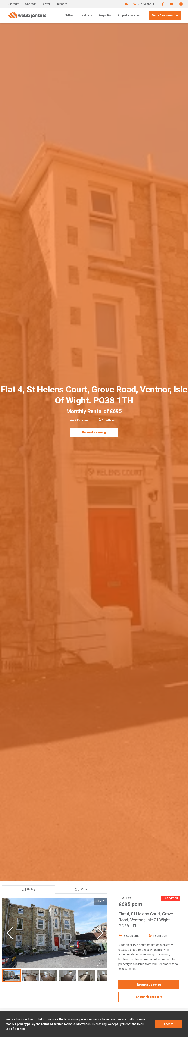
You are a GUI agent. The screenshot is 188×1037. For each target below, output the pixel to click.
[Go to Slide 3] (49, 975)
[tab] (28, 889)
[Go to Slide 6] (105, 975)
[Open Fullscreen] (101, 962)
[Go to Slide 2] (30, 975)
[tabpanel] (54, 940)
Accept (168, 1024)
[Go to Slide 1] (11, 975)
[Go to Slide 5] (86, 975)
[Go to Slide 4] (67, 975)
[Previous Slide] (9, 933)
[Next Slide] (100, 933)
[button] (162, 4)
